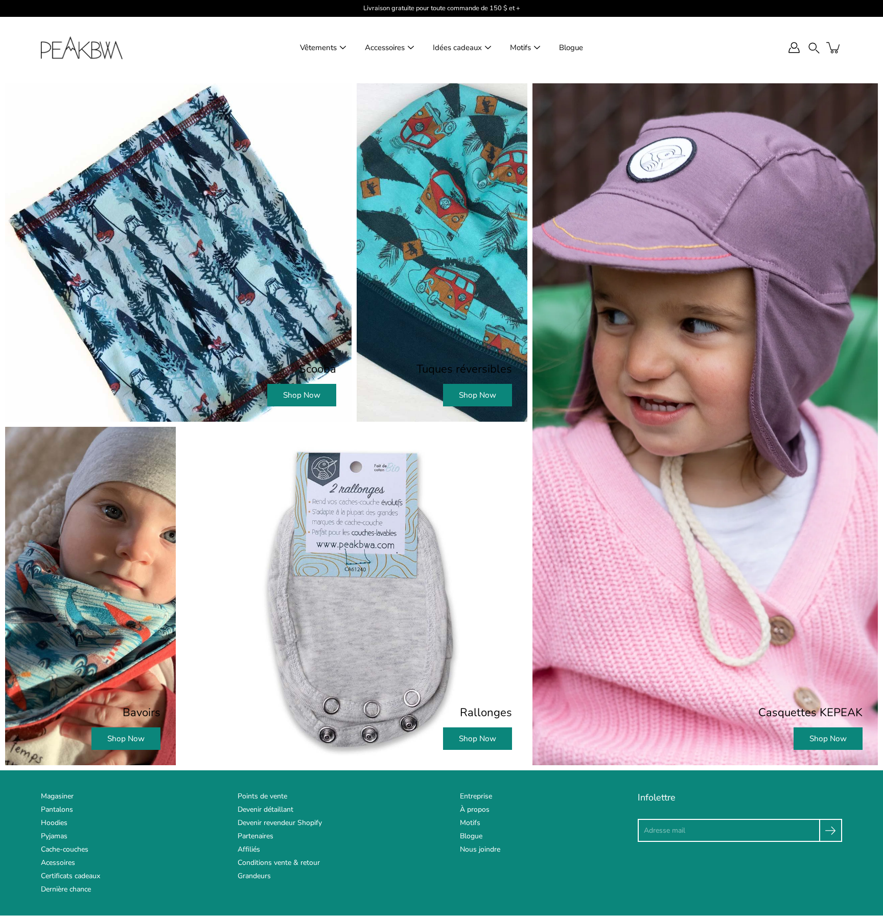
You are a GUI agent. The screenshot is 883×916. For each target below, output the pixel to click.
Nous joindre (480, 849)
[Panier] (834, 47)
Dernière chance (66, 889)
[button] (814, 48)
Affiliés (249, 849)
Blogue (571, 47)
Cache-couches (64, 849)
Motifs (520, 47)
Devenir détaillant (265, 809)
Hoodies (54, 823)
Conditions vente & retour (279, 862)
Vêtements (318, 47)
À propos (475, 809)
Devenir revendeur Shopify (280, 823)
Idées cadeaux (457, 47)
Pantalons (57, 809)
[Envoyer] (830, 830)
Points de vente (262, 796)
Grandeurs (254, 876)
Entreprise (476, 796)
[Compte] (794, 47)
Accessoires (385, 47)
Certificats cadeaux (70, 876)
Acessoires (58, 862)
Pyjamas (54, 836)
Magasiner (57, 796)
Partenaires (255, 836)
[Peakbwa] (82, 47)
